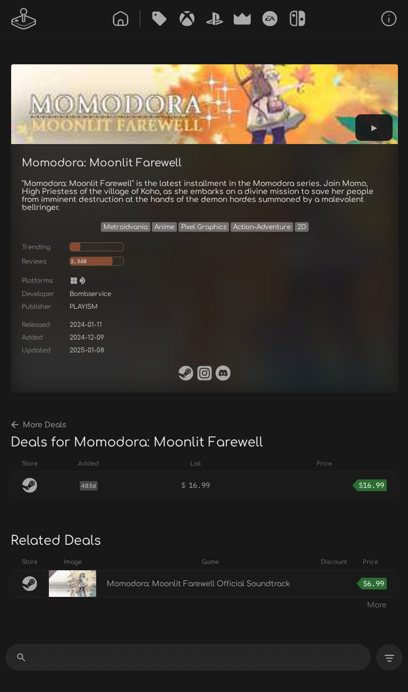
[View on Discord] (223, 373)
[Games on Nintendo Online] (297, 18)
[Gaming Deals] (159, 18)
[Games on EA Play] (269, 18)
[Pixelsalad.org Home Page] (24, 18)
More (377, 605)
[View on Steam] (185, 373)
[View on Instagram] (204, 373)
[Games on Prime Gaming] (242, 18)
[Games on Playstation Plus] (214, 18)
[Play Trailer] (374, 127)
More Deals (44, 425)
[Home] (120, 18)
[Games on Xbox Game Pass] (187, 18)
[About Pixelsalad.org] (388, 18)
